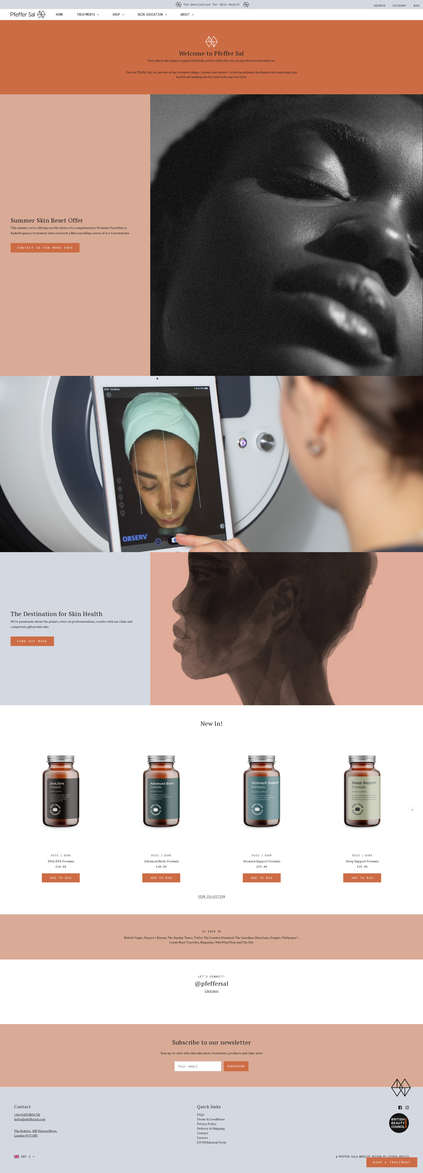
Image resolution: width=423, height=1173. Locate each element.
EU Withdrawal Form (211, 1142)
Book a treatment (392, 1162)
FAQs (200, 1114)
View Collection (211, 896)
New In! (211, 723)
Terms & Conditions (211, 1119)
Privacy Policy (206, 1124)
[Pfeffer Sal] (28, 14)
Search (380, 5)
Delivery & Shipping (211, 1128)
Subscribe (236, 1066)
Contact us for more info (45, 248)
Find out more (32, 641)
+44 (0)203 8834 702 (27, 1114)
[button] (24, 1156)
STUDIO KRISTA (398, 1156)
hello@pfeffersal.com (29, 1119)
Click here (212, 991)
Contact (202, 1133)
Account (400, 5)
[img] (400, 1107)
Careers (202, 1138)
